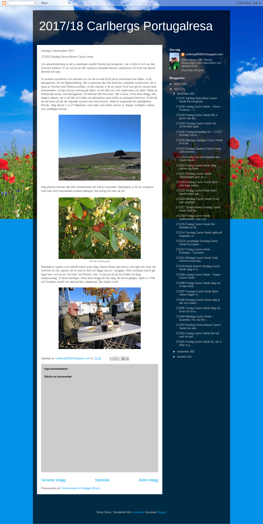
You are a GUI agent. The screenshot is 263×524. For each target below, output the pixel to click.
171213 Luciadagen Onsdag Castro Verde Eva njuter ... (197, 242)
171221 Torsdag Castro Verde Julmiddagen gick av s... (193, 175)
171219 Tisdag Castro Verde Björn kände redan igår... (196, 192)
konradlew (138, 512)
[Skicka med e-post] (112, 359)
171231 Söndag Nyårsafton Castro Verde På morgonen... (196, 100)
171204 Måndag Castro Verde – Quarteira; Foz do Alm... (194, 318)
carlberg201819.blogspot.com (204, 54)
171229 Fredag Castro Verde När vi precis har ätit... (197, 116)
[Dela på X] (120, 359)
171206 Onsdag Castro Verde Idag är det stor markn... (198, 301)
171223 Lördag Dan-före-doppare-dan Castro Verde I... (198, 159)
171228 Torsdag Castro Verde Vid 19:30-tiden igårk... (196, 125)
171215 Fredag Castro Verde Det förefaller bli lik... (195, 226)
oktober (182, 356)
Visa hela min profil (192, 70)
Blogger (161, 512)
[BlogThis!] (116, 359)
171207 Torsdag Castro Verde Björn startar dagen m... (197, 293)
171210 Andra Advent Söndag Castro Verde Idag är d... (198, 268)
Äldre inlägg (148, 480)
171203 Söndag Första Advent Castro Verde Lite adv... (198, 326)
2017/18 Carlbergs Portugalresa (126, 26)
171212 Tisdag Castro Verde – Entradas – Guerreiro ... (194, 251)
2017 (177, 89)
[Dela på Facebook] (123, 359)
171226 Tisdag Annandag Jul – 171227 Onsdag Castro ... (199, 133)
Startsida (102, 480)
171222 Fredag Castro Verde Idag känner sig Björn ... (196, 167)
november (183, 351)
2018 (177, 84)
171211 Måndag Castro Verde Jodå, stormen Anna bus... (197, 259)
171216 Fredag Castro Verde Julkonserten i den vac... (193, 217)
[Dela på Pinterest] (127, 359)
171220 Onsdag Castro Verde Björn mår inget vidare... (197, 184)
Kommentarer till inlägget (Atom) (81, 488)
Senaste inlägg (53, 480)
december (183, 93)
